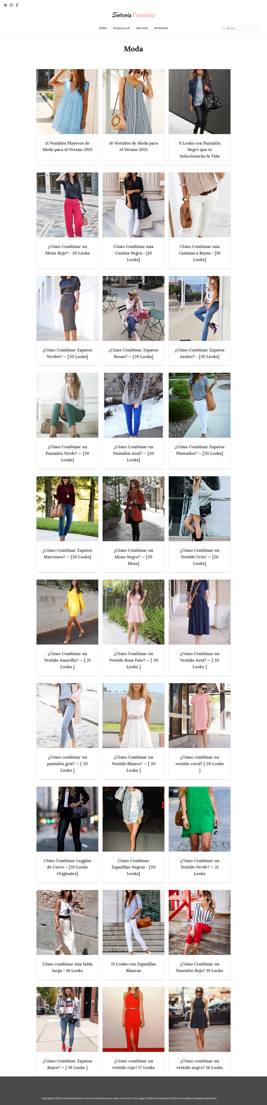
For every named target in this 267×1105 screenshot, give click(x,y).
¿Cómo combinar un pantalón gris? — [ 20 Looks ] (67, 763)
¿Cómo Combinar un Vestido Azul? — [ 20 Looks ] (199, 660)
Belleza (142, 28)
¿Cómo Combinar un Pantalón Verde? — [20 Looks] (67, 453)
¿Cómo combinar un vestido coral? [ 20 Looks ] (199, 763)
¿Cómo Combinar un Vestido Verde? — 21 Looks (199, 867)
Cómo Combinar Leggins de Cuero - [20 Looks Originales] (67, 867)
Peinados (161, 28)
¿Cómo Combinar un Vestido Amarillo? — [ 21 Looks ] (67, 660)
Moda (103, 28)
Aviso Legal (138, 1098)
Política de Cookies (181, 1098)
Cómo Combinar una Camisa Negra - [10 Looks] (133, 253)
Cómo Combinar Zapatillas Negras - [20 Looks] (133, 867)
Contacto (126, 1098)
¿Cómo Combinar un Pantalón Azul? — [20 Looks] (133, 453)
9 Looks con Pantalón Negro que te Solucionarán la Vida (200, 149)
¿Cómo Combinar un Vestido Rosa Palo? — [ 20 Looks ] (133, 660)
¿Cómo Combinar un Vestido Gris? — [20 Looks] (199, 557)
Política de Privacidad (157, 1098)
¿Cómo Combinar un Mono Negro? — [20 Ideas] (133, 557)
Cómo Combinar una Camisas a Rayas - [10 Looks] (200, 253)
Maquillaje (121, 28)
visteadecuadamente (204, 1098)
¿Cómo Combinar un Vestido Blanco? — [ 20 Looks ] (133, 763)
